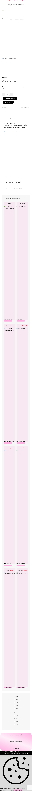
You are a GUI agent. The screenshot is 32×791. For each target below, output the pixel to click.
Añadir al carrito (10, 98)
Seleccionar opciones (9, 320)
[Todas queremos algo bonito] (6, 12)
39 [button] (17, 712)
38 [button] (17, 709)
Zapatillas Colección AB (25, 107)
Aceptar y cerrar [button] (18, 790)
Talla (3, 86)
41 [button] (17, 718)
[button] (4, 112)
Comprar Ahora (8, 102)
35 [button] (17, 699)
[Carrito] (22, 11)
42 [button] (17, 721)
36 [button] (17, 702)
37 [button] (17, 705)
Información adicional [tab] (21, 119)
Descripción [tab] (8, 119)
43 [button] (17, 724)
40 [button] (17, 715)
